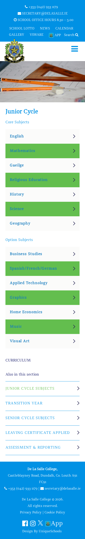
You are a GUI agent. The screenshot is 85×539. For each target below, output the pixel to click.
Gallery (16, 35)
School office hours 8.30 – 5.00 (45, 20)
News (45, 28)
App (57, 35)
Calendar (64, 28)
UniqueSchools (50, 531)
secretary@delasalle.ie (44, 13)
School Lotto (21, 28)
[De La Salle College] (18, 51)
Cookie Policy (54, 512)
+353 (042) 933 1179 (43, 7)
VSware (36, 35)
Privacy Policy (31, 512)
